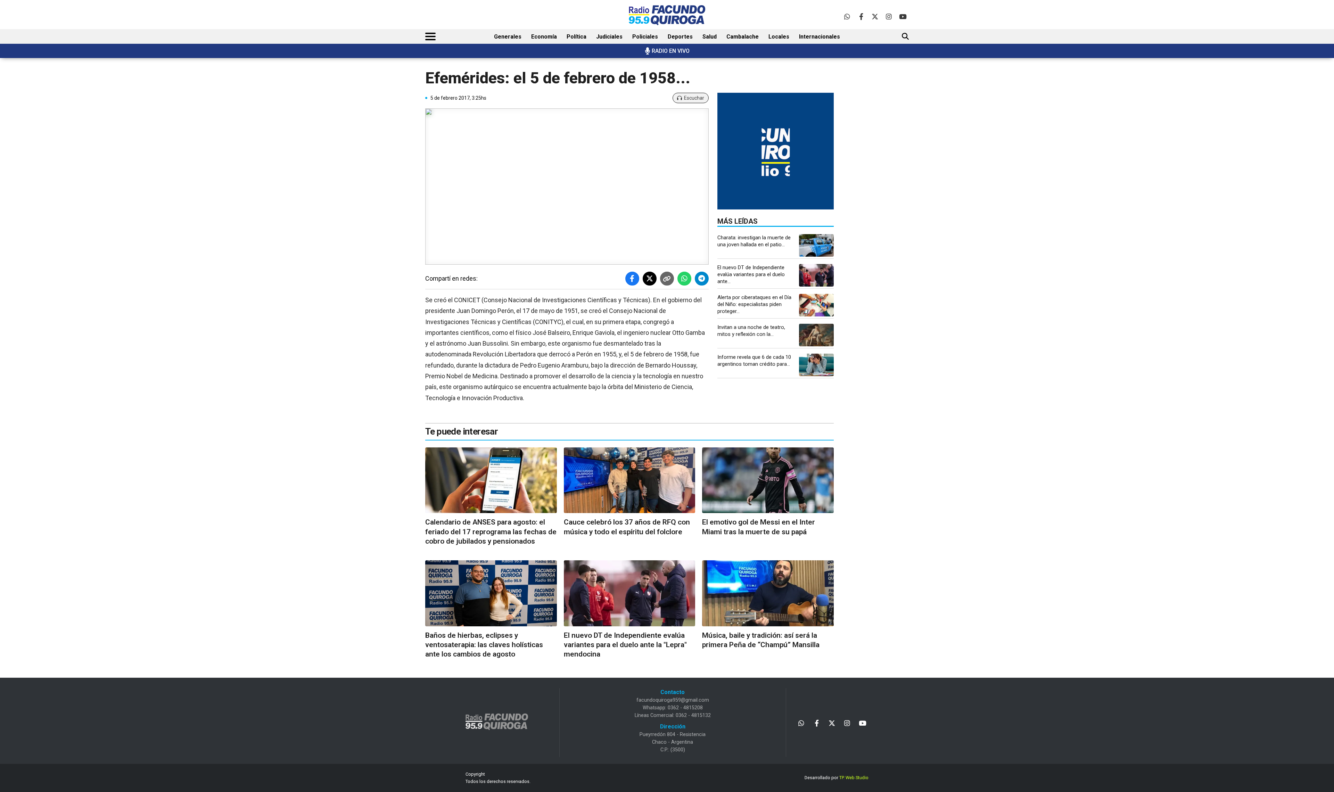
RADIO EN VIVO (671, 51)
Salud (709, 36)
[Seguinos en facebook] (861, 16)
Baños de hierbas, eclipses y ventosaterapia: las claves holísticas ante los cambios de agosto (484, 645)
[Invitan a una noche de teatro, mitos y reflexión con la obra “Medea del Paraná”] (816, 335)
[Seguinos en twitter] (875, 16)
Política (576, 36)
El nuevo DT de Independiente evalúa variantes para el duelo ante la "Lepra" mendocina (625, 645)
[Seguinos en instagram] (889, 16)
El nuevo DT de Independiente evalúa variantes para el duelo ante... (751, 274)
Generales (507, 36)
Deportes (680, 36)
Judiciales (609, 36)
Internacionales (819, 36)
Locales (778, 36)
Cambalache (742, 36)
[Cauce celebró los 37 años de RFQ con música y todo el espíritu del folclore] (629, 480)
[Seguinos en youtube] (903, 16)
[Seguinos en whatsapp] (847, 16)
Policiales (645, 36)
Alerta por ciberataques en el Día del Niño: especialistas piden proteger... (754, 304)
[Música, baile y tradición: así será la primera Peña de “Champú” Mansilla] (768, 593)
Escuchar (694, 98)
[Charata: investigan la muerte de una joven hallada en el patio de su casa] (816, 245)
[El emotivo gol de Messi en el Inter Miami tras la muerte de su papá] (768, 480)
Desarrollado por (836, 777)
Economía (544, 36)
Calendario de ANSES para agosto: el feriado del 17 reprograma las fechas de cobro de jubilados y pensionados (491, 531)
